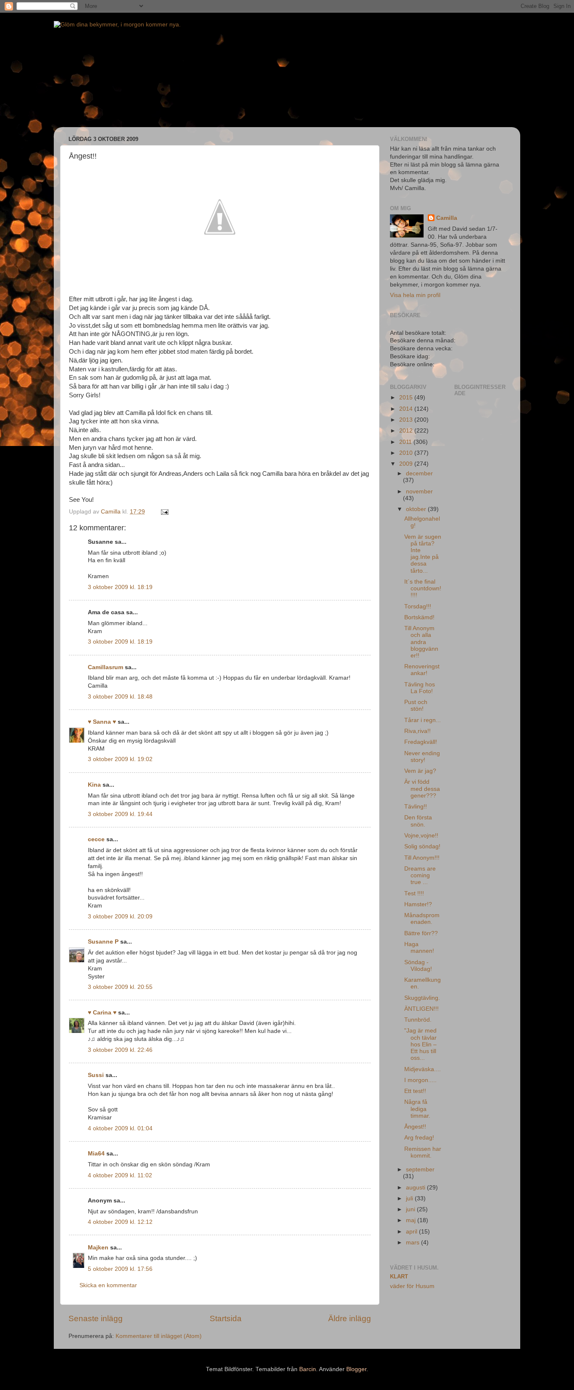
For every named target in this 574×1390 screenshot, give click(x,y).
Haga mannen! (419, 947)
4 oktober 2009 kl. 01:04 (120, 1128)
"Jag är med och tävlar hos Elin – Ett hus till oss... (420, 1044)
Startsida (226, 1318)
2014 (406, 409)
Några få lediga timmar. (417, 1109)
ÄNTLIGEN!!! (421, 1009)
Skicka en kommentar (108, 1285)
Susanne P (103, 942)
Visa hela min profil (415, 295)
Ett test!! (415, 1091)
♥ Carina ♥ (102, 1012)
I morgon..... (420, 1080)
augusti (416, 1187)
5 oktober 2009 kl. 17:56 (120, 1269)
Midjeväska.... (422, 1069)
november (419, 491)
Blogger (356, 1369)
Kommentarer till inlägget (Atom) (159, 1336)
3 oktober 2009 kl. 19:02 (120, 759)
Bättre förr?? (421, 933)
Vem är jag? (420, 771)
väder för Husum (412, 1286)
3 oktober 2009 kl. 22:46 (120, 1050)
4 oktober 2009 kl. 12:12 (120, 1222)
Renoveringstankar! (422, 669)
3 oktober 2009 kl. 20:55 (120, 987)
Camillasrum (105, 667)
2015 (406, 397)
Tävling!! (415, 806)
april (412, 1231)
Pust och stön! (415, 705)
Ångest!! (415, 1127)
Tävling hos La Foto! (419, 687)
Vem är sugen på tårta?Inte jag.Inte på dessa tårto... (422, 554)
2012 (406, 431)
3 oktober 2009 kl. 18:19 (120, 587)
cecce (96, 839)
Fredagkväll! (420, 742)
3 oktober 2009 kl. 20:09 (120, 916)
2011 (406, 442)
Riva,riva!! (417, 731)
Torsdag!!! (417, 606)
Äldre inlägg (349, 1318)
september (420, 1169)
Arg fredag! (419, 1137)
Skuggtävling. (422, 998)
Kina (94, 785)
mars (413, 1242)
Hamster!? (418, 904)
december (419, 473)
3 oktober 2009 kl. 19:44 (120, 814)
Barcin (307, 1369)
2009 (406, 464)
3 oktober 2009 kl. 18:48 (120, 697)
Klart (399, 1276)
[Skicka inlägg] (164, 512)
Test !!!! (414, 893)
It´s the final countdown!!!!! (422, 588)
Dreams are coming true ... (420, 875)
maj (411, 1220)
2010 (406, 453)
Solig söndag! (422, 846)
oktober (417, 509)
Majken (98, 1247)
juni (411, 1209)
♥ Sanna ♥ (102, 722)
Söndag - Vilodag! (418, 965)
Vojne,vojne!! (421, 835)
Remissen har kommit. (422, 1152)
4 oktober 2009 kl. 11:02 (120, 1175)
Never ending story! (422, 756)
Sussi (96, 1075)
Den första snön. (418, 820)
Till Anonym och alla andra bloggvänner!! (421, 642)
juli (410, 1198)
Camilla (446, 218)
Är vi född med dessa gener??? (422, 788)
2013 (406, 420)
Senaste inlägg (95, 1318)
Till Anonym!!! (422, 858)
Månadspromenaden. (422, 918)
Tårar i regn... (422, 720)
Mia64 (96, 1153)
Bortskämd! (419, 617)
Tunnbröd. (418, 1020)
